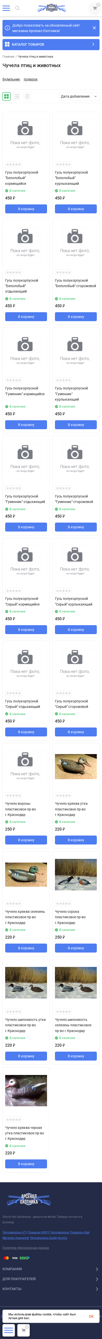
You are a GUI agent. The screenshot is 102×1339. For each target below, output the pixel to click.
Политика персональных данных (25, 1248)
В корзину (26, 209)
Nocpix (62, 1238)
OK (91, 1316)
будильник (11, 79)
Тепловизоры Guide (43, 1238)
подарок (31, 79)
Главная (8, 56)
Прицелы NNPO (38, 1232)
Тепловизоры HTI (14, 1232)
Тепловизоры (59, 1232)
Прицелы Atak (80, 1232)
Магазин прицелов (15, 1238)
